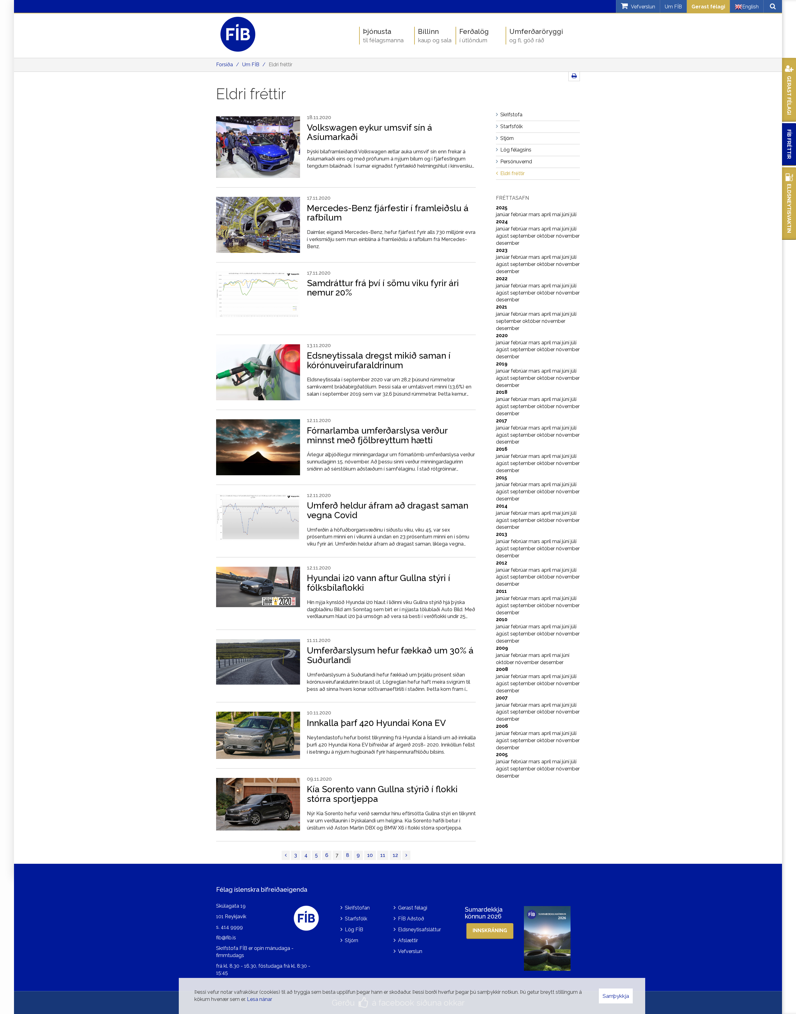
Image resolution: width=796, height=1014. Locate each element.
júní (566, 214)
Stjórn (351, 940)
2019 (501, 364)
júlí (573, 214)
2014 (501, 506)
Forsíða (224, 64)
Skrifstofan (357, 908)
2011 (501, 591)
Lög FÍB (354, 930)
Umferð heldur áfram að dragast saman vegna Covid (387, 510)
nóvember (568, 236)
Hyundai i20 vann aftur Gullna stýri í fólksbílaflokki (378, 583)
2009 (502, 648)
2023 (501, 250)
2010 (501, 619)
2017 (501, 421)
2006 (502, 726)
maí (557, 214)
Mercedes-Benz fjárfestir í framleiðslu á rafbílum (388, 213)
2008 (502, 669)
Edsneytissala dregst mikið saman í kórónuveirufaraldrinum (379, 360)
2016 (501, 449)
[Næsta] (406, 855)
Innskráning (490, 930)
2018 (501, 392)
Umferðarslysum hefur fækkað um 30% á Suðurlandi (390, 655)
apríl (546, 214)
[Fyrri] (286, 855)
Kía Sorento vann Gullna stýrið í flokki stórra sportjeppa (382, 794)
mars (535, 214)
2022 (501, 278)
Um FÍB (673, 7)
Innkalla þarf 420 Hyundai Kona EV (376, 723)
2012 (501, 563)
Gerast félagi (708, 7)
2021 (501, 307)
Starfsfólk (356, 919)
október (546, 236)
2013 (501, 534)
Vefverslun (410, 951)
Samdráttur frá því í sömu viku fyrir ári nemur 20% (383, 288)
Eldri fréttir (280, 64)
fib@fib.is (226, 938)
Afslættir (408, 940)
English (750, 7)
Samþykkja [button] (616, 996)
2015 (501, 478)
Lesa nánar (259, 999)
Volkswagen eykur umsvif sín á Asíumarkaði (369, 132)
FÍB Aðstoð (411, 919)
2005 (502, 754)
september (523, 236)
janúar (503, 214)
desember (507, 243)
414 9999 (232, 927)
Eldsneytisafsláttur (419, 930)
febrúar (520, 214)
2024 (502, 222)
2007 (502, 698)
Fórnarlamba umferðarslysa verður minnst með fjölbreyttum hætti (377, 435)
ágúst (503, 236)
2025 (501, 208)
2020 (502, 335)
